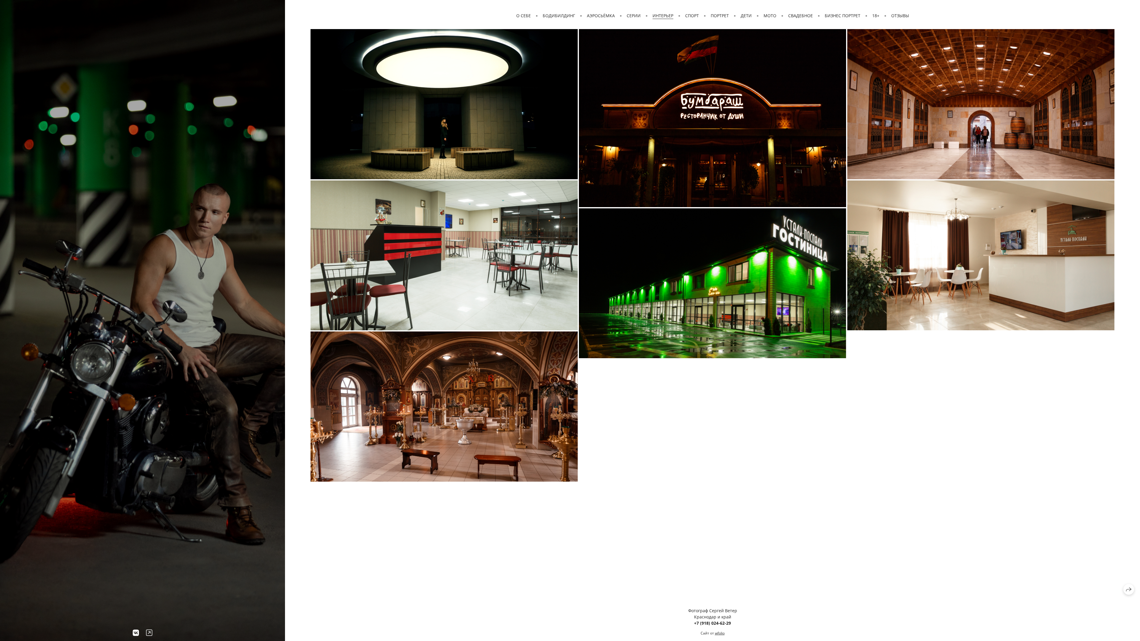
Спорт (692, 15)
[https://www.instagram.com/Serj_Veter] (149, 632)
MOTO (770, 15)
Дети (746, 15)
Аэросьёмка (601, 15)
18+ (875, 15)
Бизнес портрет (842, 15)
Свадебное (800, 15)
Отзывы (900, 15)
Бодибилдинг (559, 15)
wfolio (720, 633)
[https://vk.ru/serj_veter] (136, 632)
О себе (523, 15)
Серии (634, 15)
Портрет (720, 15)
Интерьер (663, 15)
